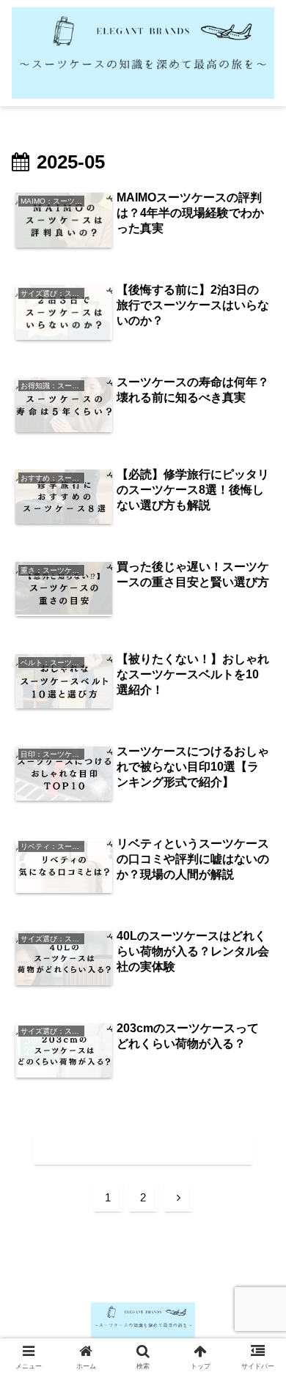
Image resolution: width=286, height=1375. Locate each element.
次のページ (143, 1148)
